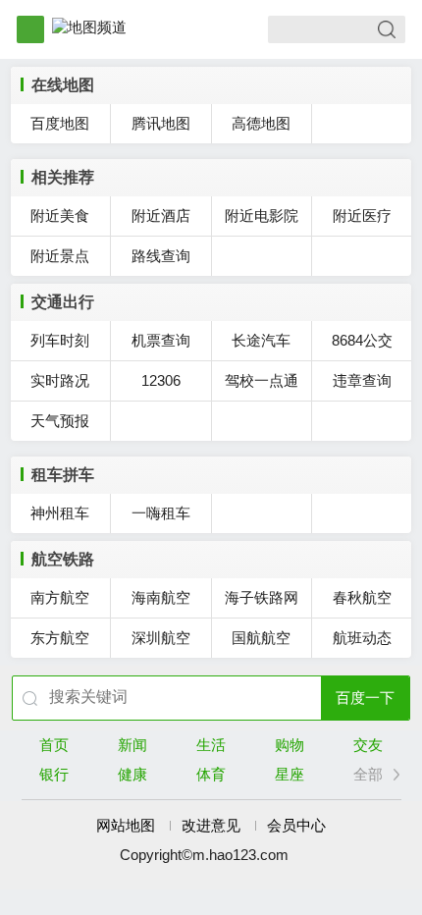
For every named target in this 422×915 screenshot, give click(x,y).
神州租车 (59, 513)
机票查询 (161, 340)
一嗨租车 (161, 513)
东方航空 (59, 637)
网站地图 (125, 825)
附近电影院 (261, 215)
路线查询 (161, 255)
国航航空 (261, 637)
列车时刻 (59, 340)
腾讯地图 (161, 123)
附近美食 (59, 215)
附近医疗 (362, 215)
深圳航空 (161, 637)
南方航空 (59, 597)
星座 (289, 774)
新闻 (132, 744)
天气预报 (59, 420)
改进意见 (211, 825)
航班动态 (362, 637)
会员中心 (296, 825)
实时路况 (59, 380)
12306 (161, 380)
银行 (54, 774)
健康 (132, 774)
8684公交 (362, 340)
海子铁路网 (261, 597)
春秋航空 (362, 597)
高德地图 (261, 123)
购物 (289, 744)
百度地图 (59, 123)
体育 (211, 774)
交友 (368, 744)
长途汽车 (261, 340)
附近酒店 (161, 215)
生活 (211, 744)
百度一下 (365, 697)
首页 (54, 744)
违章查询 (362, 380)
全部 (368, 774)
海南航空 (161, 597)
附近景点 (59, 255)
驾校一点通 (261, 380)
